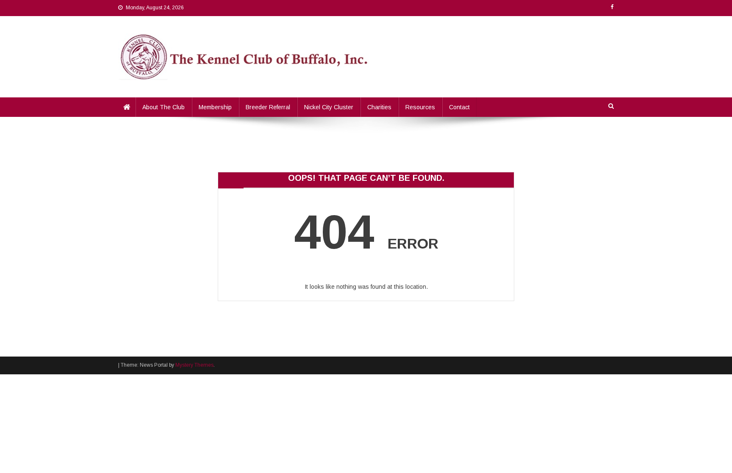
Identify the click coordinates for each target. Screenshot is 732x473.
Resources (420, 107)
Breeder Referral (268, 107)
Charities (379, 107)
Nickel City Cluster (328, 107)
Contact (459, 107)
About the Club (163, 107)
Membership (215, 107)
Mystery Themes (194, 365)
